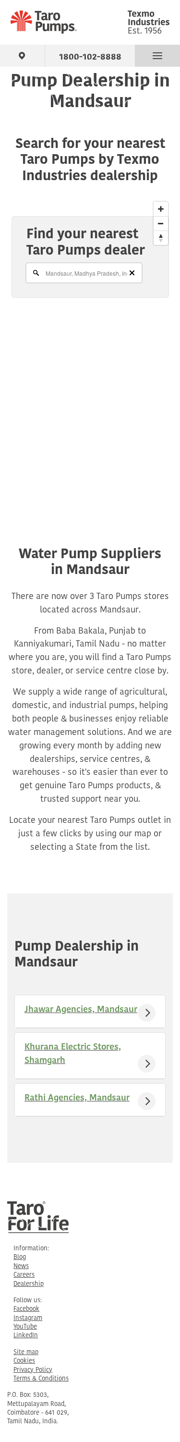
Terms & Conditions (41, 1379)
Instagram (27, 1318)
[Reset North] (161, 238)
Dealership (28, 1284)
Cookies (24, 1361)
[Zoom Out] (161, 223)
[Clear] (132, 273)
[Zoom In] (161, 209)
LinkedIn (25, 1335)
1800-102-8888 (90, 55)
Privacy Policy (32, 1370)
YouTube (25, 1327)
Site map (25, 1352)
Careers (24, 1275)
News (21, 1266)
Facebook (26, 1309)
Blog (19, 1257)
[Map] (90, 349)
